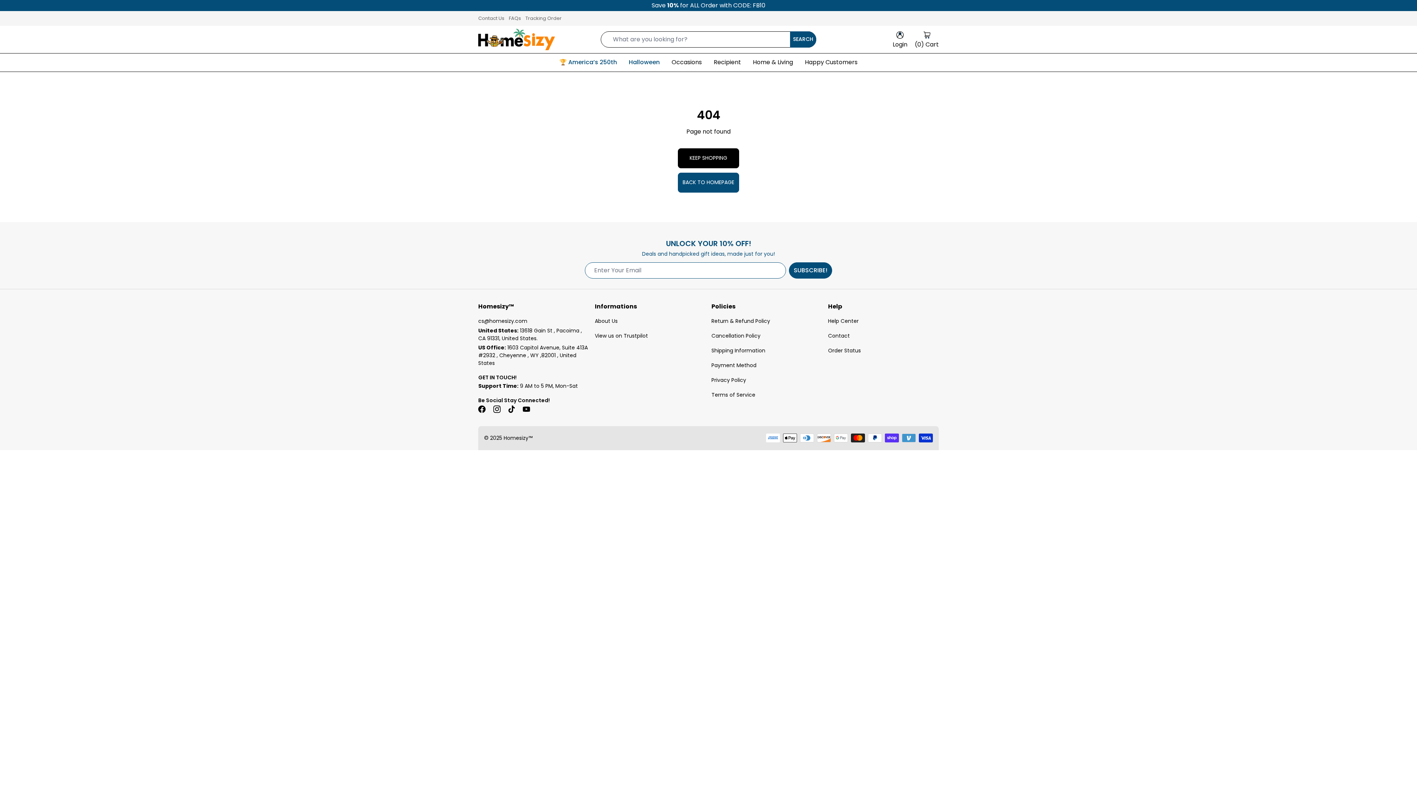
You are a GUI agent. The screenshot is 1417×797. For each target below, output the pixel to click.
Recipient (727, 62)
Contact (839, 335)
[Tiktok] (511, 409)
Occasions (687, 62)
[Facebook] (482, 409)
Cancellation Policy (736, 335)
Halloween (644, 62)
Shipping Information (738, 350)
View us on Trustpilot (621, 335)
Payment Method (733, 365)
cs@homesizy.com (502, 321)
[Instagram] (496, 409)
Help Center (843, 321)
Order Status (844, 350)
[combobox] (708, 39)
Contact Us (491, 18)
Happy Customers (831, 62)
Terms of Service (733, 394)
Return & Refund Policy (740, 321)
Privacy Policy (728, 380)
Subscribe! (810, 270)
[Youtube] (526, 409)
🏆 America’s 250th (588, 62)
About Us (606, 321)
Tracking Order (543, 18)
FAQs (515, 18)
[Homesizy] (516, 39)
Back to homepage (708, 182)
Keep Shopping (708, 158)
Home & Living (773, 62)
